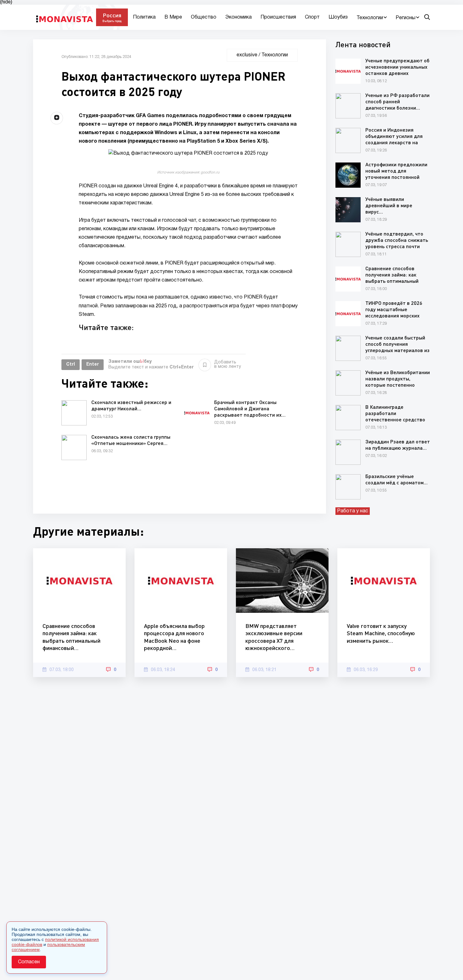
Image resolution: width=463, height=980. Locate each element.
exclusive (247, 55)
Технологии (370, 18)
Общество (203, 17)
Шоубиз (338, 17)
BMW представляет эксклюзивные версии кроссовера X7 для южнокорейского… (273, 636)
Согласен (29, 962)
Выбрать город (112, 21)
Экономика (238, 17)
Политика (144, 17)
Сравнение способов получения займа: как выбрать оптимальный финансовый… (71, 636)
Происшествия (278, 17)
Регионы (405, 18)
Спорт (312, 17)
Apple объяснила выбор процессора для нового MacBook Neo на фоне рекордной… (174, 636)
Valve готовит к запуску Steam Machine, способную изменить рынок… (381, 633)
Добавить (227, 364)
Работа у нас (352, 511)
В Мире (173, 17)
